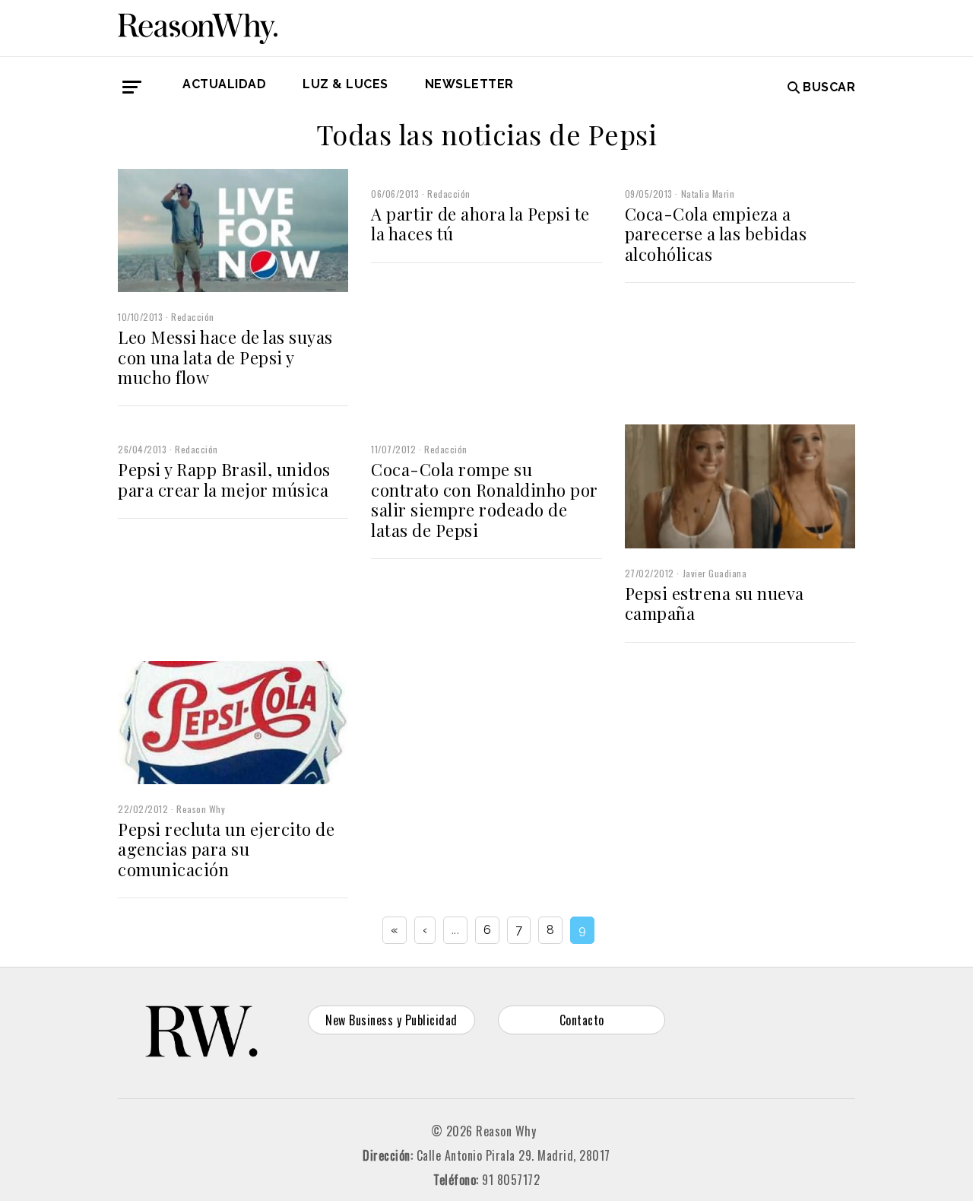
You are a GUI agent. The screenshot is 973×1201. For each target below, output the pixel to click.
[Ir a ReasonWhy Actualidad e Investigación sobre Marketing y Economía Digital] (197, 26)
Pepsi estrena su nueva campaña (714, 603)
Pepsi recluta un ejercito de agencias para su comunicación (226, 849)
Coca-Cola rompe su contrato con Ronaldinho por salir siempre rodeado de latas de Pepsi (484, 499)
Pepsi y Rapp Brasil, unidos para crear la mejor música (224, 479)
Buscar (829, 87)
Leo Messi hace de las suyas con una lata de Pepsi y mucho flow (225, 357)
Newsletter (469, 84)
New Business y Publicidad (391, 1020)
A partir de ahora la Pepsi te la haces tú (480, 223)
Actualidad (224, 84)
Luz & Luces (345, 84)
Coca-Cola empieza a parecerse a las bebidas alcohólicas (716, 233)
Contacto (581, 1020)
